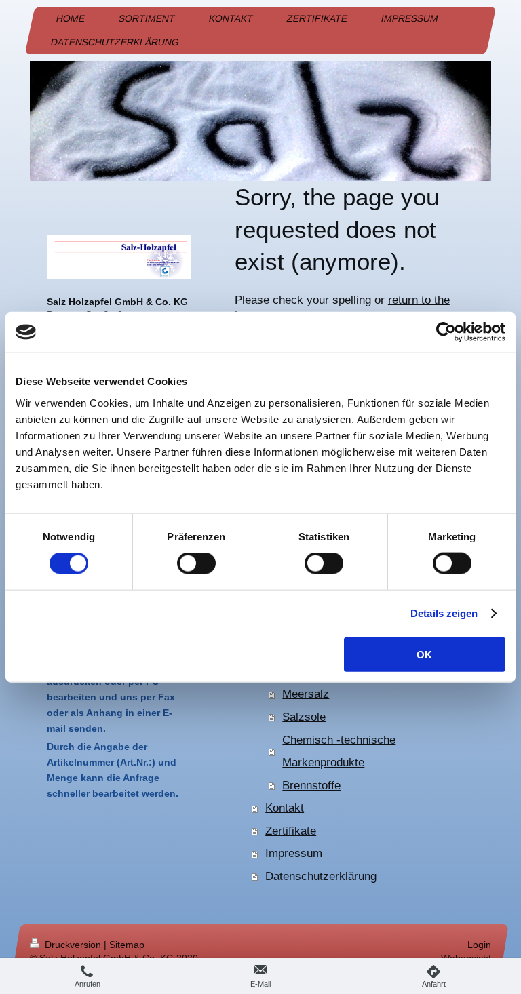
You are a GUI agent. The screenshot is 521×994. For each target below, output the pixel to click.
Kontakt (284, 807)
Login (479, 944)
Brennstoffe (311, 785)
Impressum (293, 853)
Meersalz (305, 694)
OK (424, 654)
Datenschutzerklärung (321, 876)
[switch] (196, 563)
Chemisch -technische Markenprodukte (338, 752)
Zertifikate (290, 830)
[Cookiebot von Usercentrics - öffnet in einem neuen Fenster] (446, 332)
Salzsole (304, 717)
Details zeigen (444, 613)
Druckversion (73, 944)
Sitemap (126, 944)
